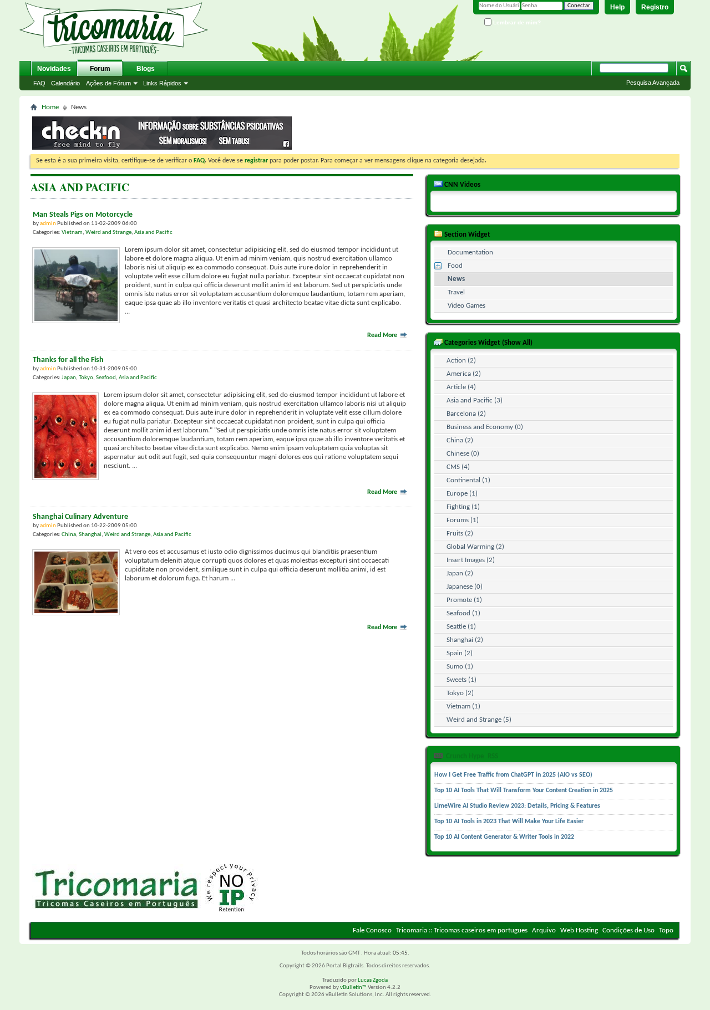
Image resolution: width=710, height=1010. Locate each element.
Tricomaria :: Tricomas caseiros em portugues (462, 930)
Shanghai (90, 535)
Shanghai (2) (465, 640)
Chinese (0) (463, 453)
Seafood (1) (463, 613)
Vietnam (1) (463, 706)
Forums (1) (463, 520)
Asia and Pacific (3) (475, 400)
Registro (654, 7)
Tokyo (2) (460, 693)
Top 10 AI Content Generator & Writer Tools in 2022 (504, 837)
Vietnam (72, 232)
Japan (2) (460, 573)
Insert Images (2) (471, 560)
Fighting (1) (463, 507)
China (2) (460, 440)
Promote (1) (464, 600)
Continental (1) (468, 480)
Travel (456, 292)
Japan (69, 378)
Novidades (54, 69)
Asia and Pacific (153, 232)
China (69, 535)
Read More (383, 335)
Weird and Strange (108, 232)
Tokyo (86, 378)
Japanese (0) (465, 586)
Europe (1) (462, 493)
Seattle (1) (461, 626)
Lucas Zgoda (373, 980)
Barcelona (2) (466, 413)
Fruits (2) (460, 533)
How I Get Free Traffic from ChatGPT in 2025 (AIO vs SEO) (513, 775)
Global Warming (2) (475, 546)
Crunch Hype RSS (471, 756)
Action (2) (461, 360)
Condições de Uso (628, 930)
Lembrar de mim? (516, 22)
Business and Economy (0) (485, 427)
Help (617, 7)
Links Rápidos (162, 83)
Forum (100, 69)
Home (50, 107)
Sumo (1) (460, 666)
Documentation (470, 252)
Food (455, 265)
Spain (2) (460, 653)
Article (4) (461, 387)
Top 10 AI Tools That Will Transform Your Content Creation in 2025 (523, 790)
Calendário (65, 83)
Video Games (466, 305)
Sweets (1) (461, 679)
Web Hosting (579, 930)
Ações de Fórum (108, 83)
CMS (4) (458, 467)
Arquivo (544, 930)
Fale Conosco (372, 930)
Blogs (145, 69)
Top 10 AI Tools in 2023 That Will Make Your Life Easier (509, 821)
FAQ (39, 83)
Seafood (106, 378)
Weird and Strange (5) (479, 719)
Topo (666, 930)
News (456, 279)
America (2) (464, 374)
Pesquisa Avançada (652, 82)
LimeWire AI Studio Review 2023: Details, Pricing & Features (517, 806)
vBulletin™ (353, 988)
